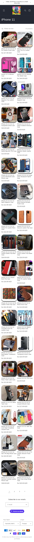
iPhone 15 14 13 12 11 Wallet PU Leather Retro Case (8, 228)
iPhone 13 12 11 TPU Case (25, 378)
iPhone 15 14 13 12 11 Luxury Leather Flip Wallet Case (24, 253)
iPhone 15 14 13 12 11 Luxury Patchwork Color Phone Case (8, 177)
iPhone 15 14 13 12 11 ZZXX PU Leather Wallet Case (24, 279)
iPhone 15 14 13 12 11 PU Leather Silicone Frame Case (24, 453)
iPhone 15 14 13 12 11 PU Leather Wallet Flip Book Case (8, 253)
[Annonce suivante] (31, 2)
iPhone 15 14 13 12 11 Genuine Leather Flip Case (25, 227)
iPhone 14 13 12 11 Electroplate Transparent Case (8, 354)
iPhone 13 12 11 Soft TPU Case (24, 427)
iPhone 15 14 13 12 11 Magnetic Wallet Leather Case (24, 151)
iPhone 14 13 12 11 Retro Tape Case (8, 403)
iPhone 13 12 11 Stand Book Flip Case (7, 278)
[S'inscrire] (26, 504)
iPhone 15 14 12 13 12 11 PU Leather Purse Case (8, 49)
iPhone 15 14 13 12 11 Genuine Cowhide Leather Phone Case (8, 479)
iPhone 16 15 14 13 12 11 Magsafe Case (24, 99)
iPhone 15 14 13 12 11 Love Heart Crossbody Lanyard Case (7, 428)
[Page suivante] (25, 491)
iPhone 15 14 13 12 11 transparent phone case (8, 124)
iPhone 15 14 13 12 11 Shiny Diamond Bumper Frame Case (23, 202)
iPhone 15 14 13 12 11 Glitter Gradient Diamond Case (24, 125)
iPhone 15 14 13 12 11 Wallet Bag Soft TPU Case (9, 150)
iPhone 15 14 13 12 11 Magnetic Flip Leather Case (7, 100)
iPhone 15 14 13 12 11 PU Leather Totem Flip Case (8, 303)
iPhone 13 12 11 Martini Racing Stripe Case (24, 328)
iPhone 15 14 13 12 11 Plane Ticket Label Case (8, 379)
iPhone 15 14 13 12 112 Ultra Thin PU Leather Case (24, 50)
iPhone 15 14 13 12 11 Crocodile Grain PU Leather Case (7, 329)
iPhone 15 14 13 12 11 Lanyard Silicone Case (23, 403)
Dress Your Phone (10, 537)
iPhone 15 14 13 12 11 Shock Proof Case (23, 303)
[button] (4, 10)
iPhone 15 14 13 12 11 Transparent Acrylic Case (24, 353)
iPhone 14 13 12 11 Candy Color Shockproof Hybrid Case (24, 177)
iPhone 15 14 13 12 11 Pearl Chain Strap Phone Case (24, 479)
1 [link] (9, 491)
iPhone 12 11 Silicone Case (7, 75)
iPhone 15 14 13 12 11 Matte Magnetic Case (7, 201)
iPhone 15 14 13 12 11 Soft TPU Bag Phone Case (9, 452)
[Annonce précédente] (3, 2)
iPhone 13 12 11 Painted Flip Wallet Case (24, 75)
